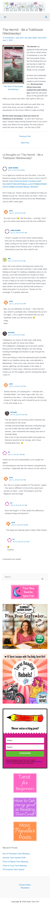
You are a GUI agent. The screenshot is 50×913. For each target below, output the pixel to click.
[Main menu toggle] (5, 17)
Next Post (25, 143)
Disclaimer (25, 888)
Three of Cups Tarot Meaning (15, 866)
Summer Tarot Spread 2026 (14, 858)
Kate (11, 211)
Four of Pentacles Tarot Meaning (16, 854)
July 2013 (20, 38)
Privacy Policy (25, 885)
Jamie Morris (13, 168)
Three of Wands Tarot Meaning (15, 862)
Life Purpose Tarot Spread (13, 869)
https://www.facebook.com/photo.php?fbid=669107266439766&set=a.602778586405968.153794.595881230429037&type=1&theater (25, 184)
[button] (46, 17)
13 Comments (8, 38)
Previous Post (25, 136)
